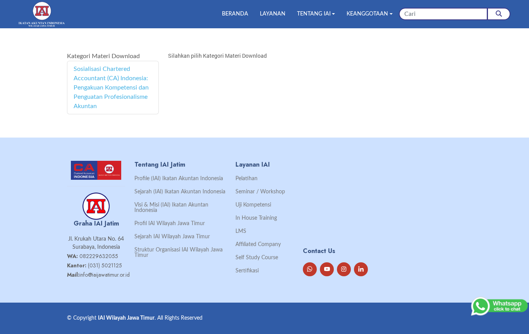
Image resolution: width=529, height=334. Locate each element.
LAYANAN (272, 14)
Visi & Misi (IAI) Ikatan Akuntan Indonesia (171, 207)
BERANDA (235, 14)
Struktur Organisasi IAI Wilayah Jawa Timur (178, 252)
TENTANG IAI (314, 14)
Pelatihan (246, 178)
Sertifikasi (247, 271)
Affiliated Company (258, 244)
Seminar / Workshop (260, 192)
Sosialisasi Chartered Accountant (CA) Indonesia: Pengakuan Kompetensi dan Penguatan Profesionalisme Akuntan (111, 87)
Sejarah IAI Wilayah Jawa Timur (172, 236)
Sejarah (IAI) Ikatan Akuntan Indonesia (179, 192)
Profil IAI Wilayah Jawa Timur (169, 223)
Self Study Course (256, 257)
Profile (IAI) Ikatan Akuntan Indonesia (178, 178)
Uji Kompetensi (253, 205)
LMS (240, 231)
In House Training (256, 218)
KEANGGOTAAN (367, 14)
